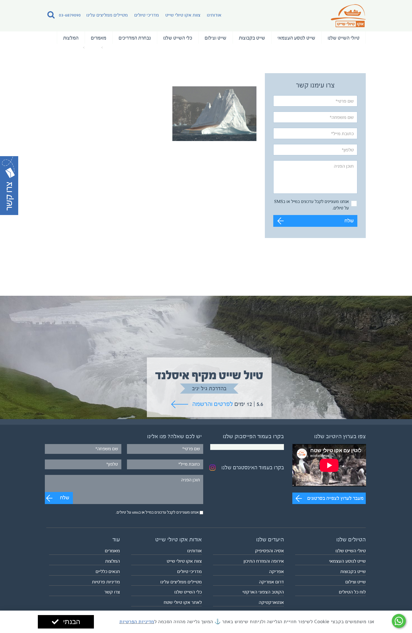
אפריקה (276, 571)
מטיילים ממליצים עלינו (107, 15)
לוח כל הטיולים (352, 592)
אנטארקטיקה (271, 602)
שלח (349, 221)
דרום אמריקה (271, 582)
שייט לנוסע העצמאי (296, 38)
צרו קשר (112, 592)
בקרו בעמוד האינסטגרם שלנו (252, 468)
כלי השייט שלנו (177, 38)
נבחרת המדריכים (135, 38)
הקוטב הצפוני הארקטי (263, 592)
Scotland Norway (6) (64, 47)
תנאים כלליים (108, 571)
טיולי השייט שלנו (344, 38)
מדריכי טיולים (146, 15)
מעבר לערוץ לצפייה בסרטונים (335, 498)
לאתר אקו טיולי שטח (183, 602)
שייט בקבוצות (252, 38)
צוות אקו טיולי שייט (182, 15)
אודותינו (214, 15)
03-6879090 (70, 15)
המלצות (70, 38)
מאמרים (98, 38)
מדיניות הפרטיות (136, 621)
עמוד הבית (113, 47)
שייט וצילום (215, 38)
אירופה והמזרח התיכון (264, 561)
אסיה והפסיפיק (269, 550)
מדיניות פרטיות (106, 582)
